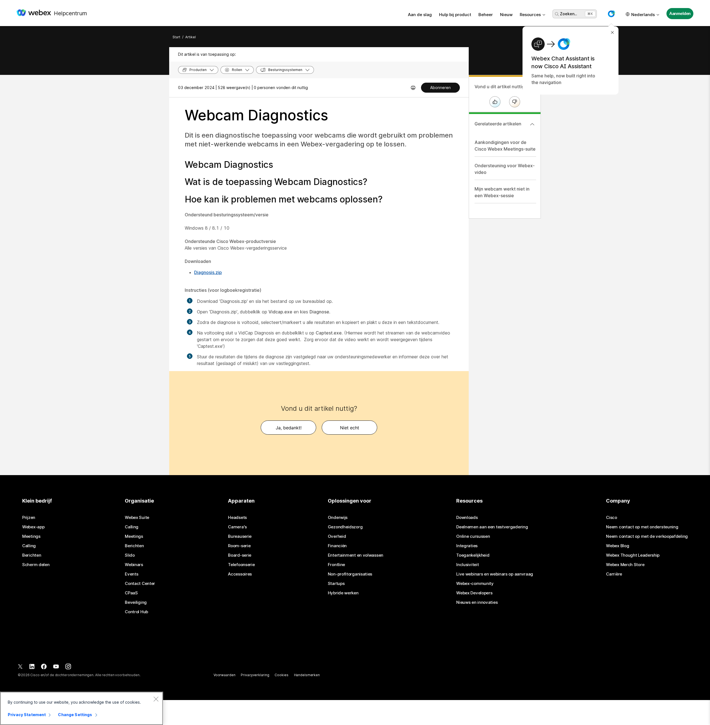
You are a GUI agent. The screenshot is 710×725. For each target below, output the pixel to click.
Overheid (337, 536)
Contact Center (140, 583)
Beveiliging (136, 602)
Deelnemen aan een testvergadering (492, 527)
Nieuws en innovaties (477, 602)
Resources (530, 14)
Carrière (614, 574)
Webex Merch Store (625, 565)
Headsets (237, 517)
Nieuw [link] (506, 14)
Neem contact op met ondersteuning (642, 527)
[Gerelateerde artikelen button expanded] (532, 124)
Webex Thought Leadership (633, 555)
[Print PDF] (413, 88)
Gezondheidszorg (345, 527)
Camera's (237, 527)
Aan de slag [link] (420, 14)
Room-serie (239, 546)
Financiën (337, 546)
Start (176, 37)
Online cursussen (473, 536)
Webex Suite (137, 517)
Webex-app (33, 527)
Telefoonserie (241, 565)
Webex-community (475, 583)
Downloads (467, 517)
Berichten (31, 555)
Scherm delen (35, 565)
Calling (29, 546)
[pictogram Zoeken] (557, 14)
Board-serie (239, 555)
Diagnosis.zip (208, 272)
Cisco (611, 517)
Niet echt (349, 427)
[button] (611, 14)
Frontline (336, 565)
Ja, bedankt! (288, 427)
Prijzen (28, 517)
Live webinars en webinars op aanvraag (494, 574)
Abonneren (440, 87)
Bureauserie (240, 536)
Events (131, 574)
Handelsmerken (307, 675)
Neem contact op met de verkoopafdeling (647, 536)
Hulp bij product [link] (455, 14)
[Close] (156, 699)
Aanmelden (680, 13)
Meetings (31, 536)
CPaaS (131, 593)
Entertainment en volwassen (355, 555)
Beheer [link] (485, 14)
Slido (130, 555)
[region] (81, 708)
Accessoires (240, 574)
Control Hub (136, 612)
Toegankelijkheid (472, 555)
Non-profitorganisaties (350, 574)
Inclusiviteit (467, 565)
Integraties (467, 546)
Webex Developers (474, 593)
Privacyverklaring (255, 675)
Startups (336, 583)
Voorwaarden (224, 675)
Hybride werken (343, 593)
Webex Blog (617, 546)
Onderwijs (338, 517)
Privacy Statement (27, 714)
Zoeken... (568, 13)
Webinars (134, 565)
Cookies (281, 675)
